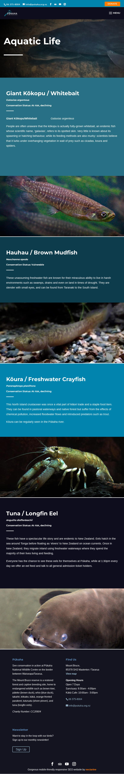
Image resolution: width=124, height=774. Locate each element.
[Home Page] (10, 12)
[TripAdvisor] (55, 4)
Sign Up (21, 749)
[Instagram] (65, 4)
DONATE (112, 4)
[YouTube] (60, 4)
